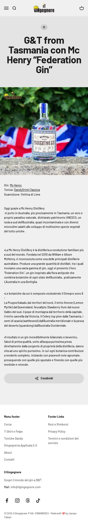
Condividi (47, 378)
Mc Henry (16, 185)
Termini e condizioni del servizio (63, 441)
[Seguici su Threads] (27, 500)
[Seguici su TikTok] (38, 500)
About (8, 452)
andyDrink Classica (28, 190)
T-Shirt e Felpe (13, 431)
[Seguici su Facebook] (7, 500)
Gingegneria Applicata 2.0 (20, 445)
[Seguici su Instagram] (17, 500)
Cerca (7, 424)
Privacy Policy (56, 431)
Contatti (9, 459)
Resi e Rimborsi (58, 424)
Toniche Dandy (13, 438)
